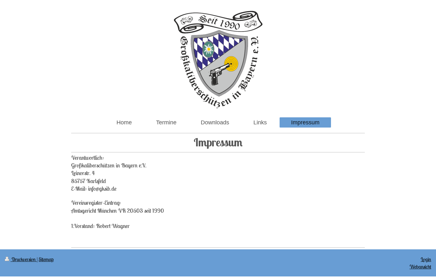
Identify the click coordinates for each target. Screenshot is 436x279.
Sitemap (46, 259)
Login (426, 259)
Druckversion (24, 259)
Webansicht (420, 266)
